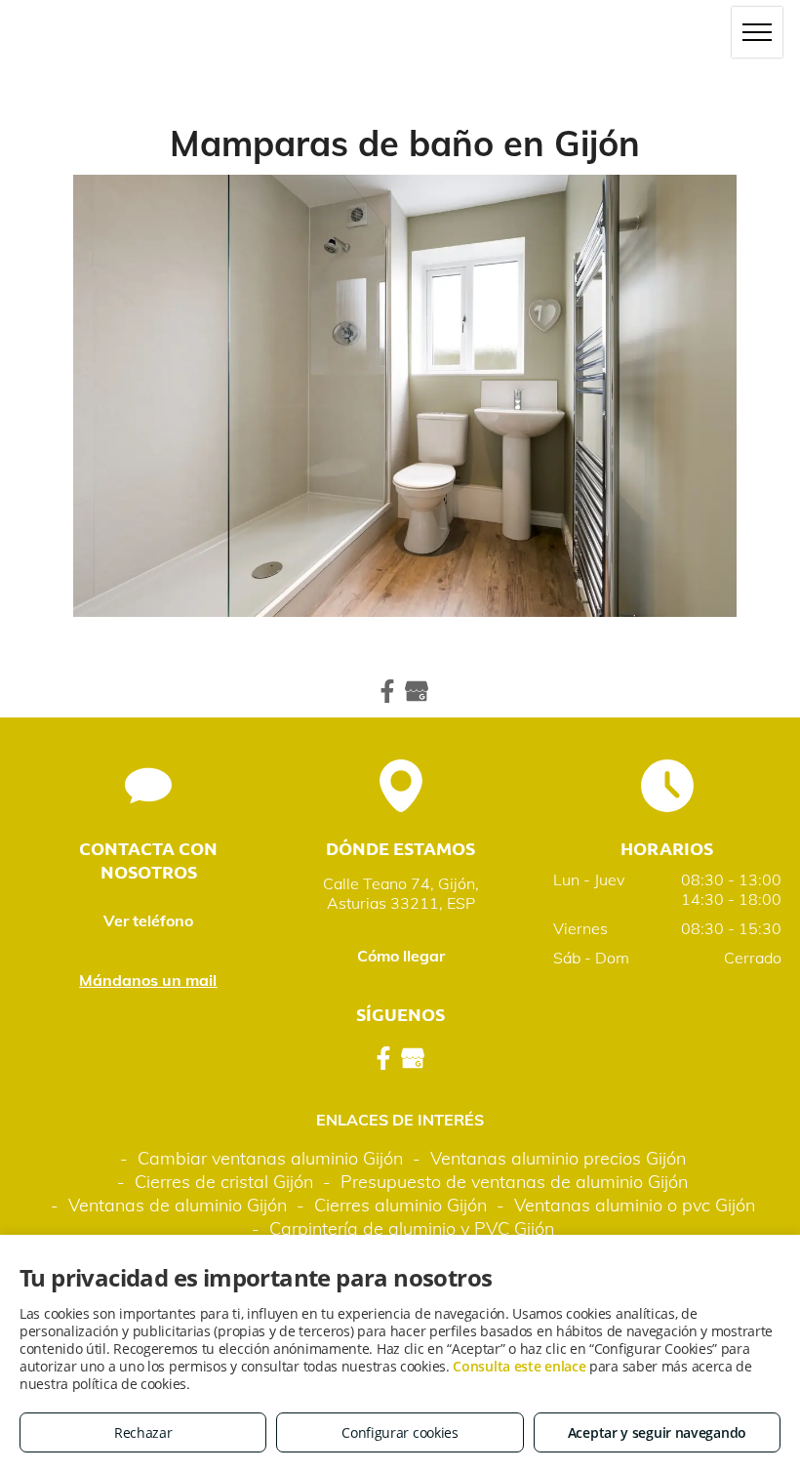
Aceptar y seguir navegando (657, 1432)
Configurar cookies (400, 1432)
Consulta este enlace (519, 1366)
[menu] (757, 32)
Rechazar (143, 1432)
